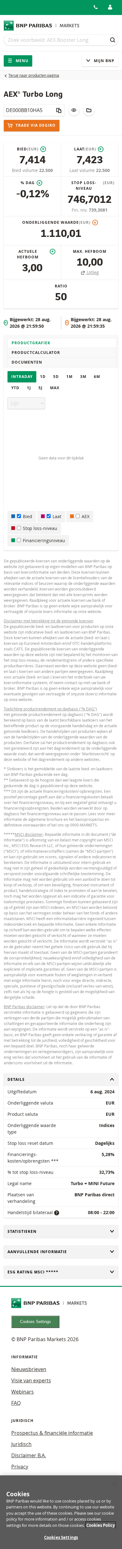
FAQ (16, 1402)
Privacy (19, 1466)
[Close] (114, 1484)
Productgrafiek (31, 343)
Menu (21, 60)
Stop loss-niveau (40, 528)
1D (43, 376)
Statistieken (22, 1231)
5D (56, 376)
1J (29, 387)
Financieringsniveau (44, 540)
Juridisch (21, 1444)
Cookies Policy (100, 1525)
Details (16, 1079)
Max (54, 387)
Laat (57, 516)
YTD (15, 387)
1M (69, 376)
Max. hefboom (89, 251)
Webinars (22, 1391)
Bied (27, 516)
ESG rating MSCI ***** (33, 1272)
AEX (85, 516)
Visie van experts (31, 1380)
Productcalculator (36, 352)
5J (40, 387)
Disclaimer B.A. (28, 1455)
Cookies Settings (35, 1321)
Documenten (27, 362)
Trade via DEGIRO (35, 125)
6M (97, 376)
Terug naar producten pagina (33, 75)
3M (83, 376)
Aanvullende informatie (37, 1251)
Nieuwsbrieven (28, 1369)
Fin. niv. (80, 210)
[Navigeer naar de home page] (41, 26)
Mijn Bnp (103, 60)
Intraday (22, 376)
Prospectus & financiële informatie (52, 1432)
